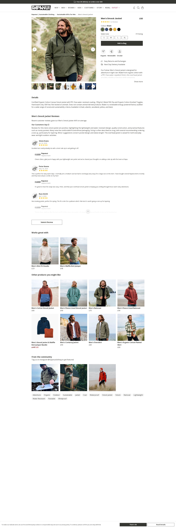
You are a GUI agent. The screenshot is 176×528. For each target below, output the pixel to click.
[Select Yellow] (114, 29)
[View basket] (142, 8)
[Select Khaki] (102, 29)
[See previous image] (35, 49)
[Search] (138, 8)
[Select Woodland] (110, 29)
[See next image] (93, 49)
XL (125, 37)
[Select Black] (118, 29)
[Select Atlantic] (106, 29)
